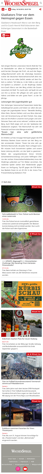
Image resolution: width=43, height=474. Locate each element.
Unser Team (12, 459)
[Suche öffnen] (41, 3)
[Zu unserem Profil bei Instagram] (18, 469)
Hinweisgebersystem (22, 464)
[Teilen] (40, 9)
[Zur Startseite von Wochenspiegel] (21, 2)
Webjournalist (36, 464)
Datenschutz (13, 461)
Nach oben (7, 182)
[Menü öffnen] (2, 3)
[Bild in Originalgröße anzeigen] (21, 48)
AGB (32, 461)
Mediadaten (31, 459)
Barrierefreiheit (7, 464)
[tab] (5, 35)
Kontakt (21, 459)
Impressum (24, 461)
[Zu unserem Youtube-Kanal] (25, 469)
